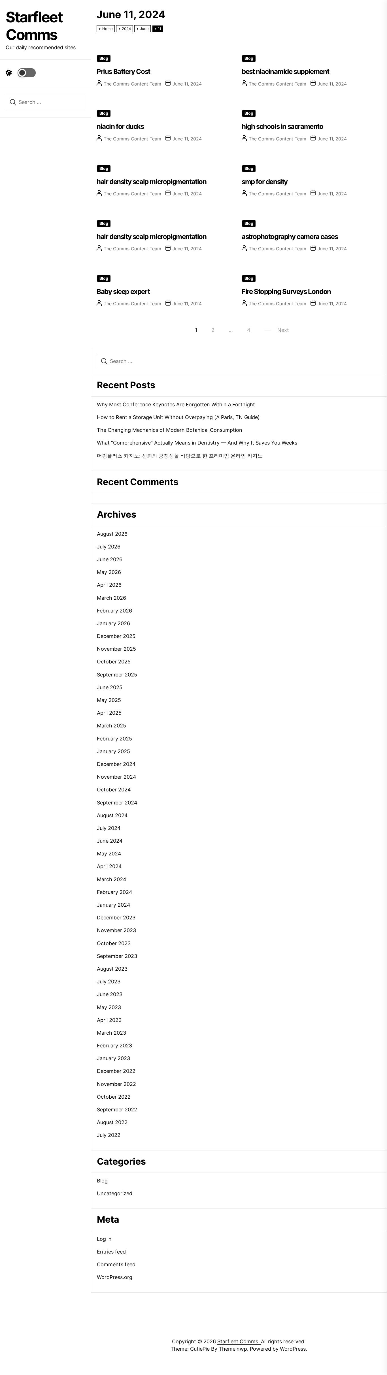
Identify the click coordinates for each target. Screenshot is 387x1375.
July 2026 (108, 547)
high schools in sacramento (282, 126)
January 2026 (113, 623)
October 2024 (114, 790)
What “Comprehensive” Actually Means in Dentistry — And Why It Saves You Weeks (197, 443)
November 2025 (116, 649)
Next (283, 330)
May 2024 (109, 854)
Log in (104, 1239)
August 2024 (112, 815)
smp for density (265, 182)
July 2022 (108, 1135)
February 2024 (114, 892)
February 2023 (114, 1046)
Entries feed (111, 1252)
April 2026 (109, 585)
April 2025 (109, 713)
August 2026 (112, 534)
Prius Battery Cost (123, 71)
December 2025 (116, 636)
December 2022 (116, 1071)
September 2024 (117, 803)
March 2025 (111, 726)
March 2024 (111, 879)
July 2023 (108, 982)
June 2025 (109, 687)
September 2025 (117, 675)
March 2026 (111, 598)
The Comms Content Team (132, 84)
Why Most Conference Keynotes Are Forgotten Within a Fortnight (176, 404)
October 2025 (114, 662)
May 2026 (109, 572)
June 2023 (109, 994)
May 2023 (109, 1007)
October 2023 (114, 943)
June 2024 (110, 841)
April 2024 (109, 866)
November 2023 (116, 930)
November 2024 (116, 777)
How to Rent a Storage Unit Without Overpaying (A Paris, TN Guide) (178, 417)
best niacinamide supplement (285, 71)
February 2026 (114, 611)
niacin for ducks (120, 126)
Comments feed (116, 1264)
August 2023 (112, 969)
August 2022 (112, 1122)
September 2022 (117, 1110)
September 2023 (117, 956)
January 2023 (113, 1058)
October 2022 (114, 1097)
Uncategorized (114, 1193)
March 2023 (111, 1033)
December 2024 (116, 764)
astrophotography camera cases (290, 236)
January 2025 (113, 751)
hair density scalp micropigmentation (152, 182)
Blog (103, 58)
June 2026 (109, 559)
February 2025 (114, 739)
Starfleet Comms (34, 26)
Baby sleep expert (123, 291)
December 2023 (116, 918)
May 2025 (109, 700)
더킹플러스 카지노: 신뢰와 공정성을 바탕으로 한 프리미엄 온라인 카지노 (180, 456)
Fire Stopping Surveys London (286, 291)
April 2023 (109, 1020)
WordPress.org (114, 1277)
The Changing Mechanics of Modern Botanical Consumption (169, 430)
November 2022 (116, 1084)
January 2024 (113, 905)
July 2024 (109, 828)
